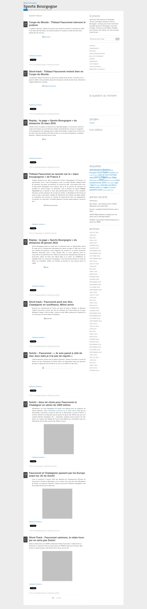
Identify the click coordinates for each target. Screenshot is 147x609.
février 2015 (94, 308)
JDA (104, 182)
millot (110, 185)
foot (101, 179)
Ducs (110, 178)
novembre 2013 (95, 347)
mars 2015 (93, 305)
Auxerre (98, 170)
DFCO (97, 177)
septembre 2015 (96, 290)
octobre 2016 (95, 256)
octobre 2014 (95, 318)
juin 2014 (93, 329)
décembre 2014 (95, 313)
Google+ (92, 123)
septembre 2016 (96, 258)
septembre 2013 (96, 352)
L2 (109, 183)
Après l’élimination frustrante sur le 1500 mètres (60, 410)
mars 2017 (93, 243)
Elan (114, 177)
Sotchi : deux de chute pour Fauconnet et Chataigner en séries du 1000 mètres (53, 403)
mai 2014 (93, 331)
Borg (111, 170)
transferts (93, 190)
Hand (117, 180)
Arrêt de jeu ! (94, 200)
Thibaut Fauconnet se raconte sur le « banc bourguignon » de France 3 (54, 175)
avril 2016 (93, 271)
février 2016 (94, 277)
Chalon (105, 172)
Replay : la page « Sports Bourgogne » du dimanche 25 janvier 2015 (53, 241)
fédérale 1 (107, 180)
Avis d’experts (95, 66)
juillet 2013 (94, 357)
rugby (105, 187)
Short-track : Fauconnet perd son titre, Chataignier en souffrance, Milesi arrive (51, 303)
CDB (99, 173)
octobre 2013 (95, 349)
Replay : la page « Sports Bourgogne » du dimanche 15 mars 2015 (53, 122)
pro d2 (101, 187)
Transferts (94, 48)
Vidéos (92, 59)
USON (99, 190)
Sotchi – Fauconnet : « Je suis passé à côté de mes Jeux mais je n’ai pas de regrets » (55, 354)
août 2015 (93, 292)
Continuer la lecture (36, 55)
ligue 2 (93, 185)
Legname (112, 182)
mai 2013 (93, 362)
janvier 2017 (94, 248)
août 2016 (93, 261)
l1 (106, 183)
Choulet (112, 172)
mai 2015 (93, 300)
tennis (113, 187)
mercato (104, 185)
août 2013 (93, 355)
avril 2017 (93, 240)
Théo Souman (39, 233)
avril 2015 (93, 303)
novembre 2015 (95, 284)
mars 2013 (93, 368)
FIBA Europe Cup (94, 180)
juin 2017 (93, 235)
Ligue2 (98, 185)
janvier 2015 (94, 310)
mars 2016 (93, 274)
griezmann (112, 180)
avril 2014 (93, 334)
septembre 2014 (96, 321)
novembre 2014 (95, 316)
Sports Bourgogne (40, 6)
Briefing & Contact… (98, 69)
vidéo (108, 190)
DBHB (92, 178)
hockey (99, 183)
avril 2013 (93, 365)
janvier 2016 (94, 279)
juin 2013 (93, 360)
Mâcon (114, 185)
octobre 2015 (95, 287)
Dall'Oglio (113, 175)
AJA (92, 170)
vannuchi (105, 190)
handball (93, 183)
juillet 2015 (94, 295)
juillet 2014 (94, 326)
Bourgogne (93, 172)
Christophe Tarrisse (40, 64)
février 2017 (94, 245)
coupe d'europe (93, 175)
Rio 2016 (93, 51)
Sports (92, 46)
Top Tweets (94, 64)
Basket (106, 170)
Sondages (93, 61)
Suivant (58, 598)
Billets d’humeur (96, 56)
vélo (112, 190)
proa (98, 187)
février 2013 (94, 370)
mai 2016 (93, 269)
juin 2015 (93, 297)
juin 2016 (93, 266)
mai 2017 (93, 238)
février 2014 (94, 339)
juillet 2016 (94, 264)
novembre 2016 (95, 253)
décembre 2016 (95, 251)
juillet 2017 (94, 232)
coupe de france (103, 175)
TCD (109, 187)
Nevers (92, 187)
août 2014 (93, 323)
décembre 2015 (95, 282)
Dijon (104, 177)
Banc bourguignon (97, 53)
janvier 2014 (94, 342)
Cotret (116, 172)
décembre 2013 (95, 344)
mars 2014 (93, 336)
